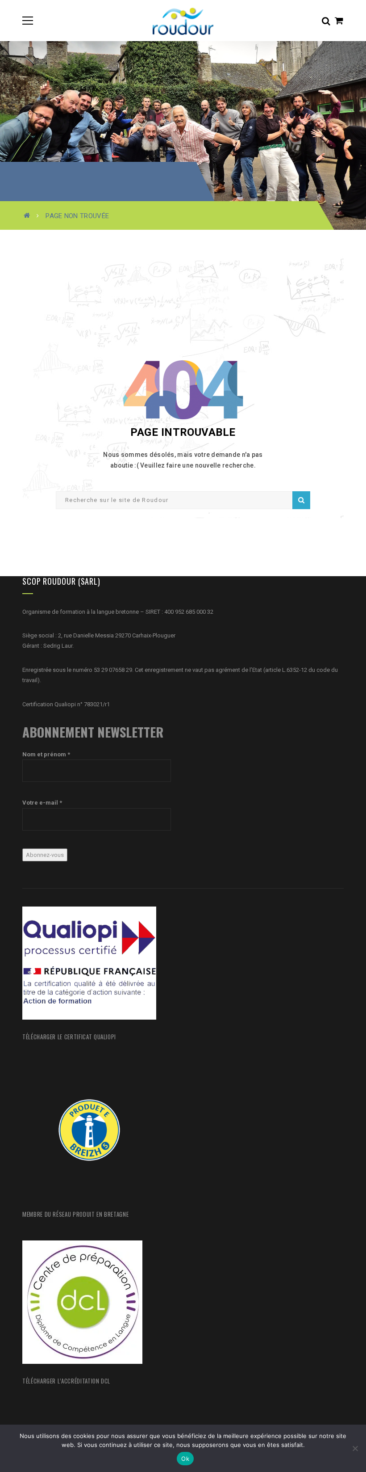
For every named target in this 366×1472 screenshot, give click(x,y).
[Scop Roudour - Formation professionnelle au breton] (183, 20)
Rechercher (301, 500)
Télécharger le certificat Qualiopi (69, 1036)
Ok (185, 1458)
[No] (354, 1448)
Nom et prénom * (46, 754)
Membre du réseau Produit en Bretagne (75, 1214)
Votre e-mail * (42, 802)
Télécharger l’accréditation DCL (66, 1380)
